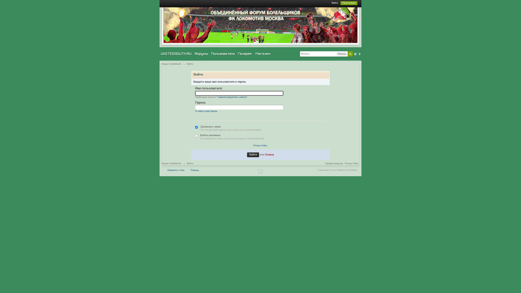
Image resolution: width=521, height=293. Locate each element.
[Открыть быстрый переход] (359, 53)
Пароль (200, 102)
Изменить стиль (176, 170)
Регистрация (349, 3)
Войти (335, 3)
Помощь (194, 170)
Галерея (245, 53)
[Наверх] (260, 171)
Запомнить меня (210, 127)
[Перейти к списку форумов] (260, 25)
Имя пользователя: (209, 88)
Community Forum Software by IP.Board (337, 170)
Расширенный (355, 54)
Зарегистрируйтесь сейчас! (232, 97)
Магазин (262, 53)
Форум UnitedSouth (171, 164)
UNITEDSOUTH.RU (176, 53)
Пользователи (223, 53)
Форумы (201, 53)
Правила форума (334, 164)
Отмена (269, 155)
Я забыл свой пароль (206, 111)
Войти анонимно (210, 135)
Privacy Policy (260, 146)
